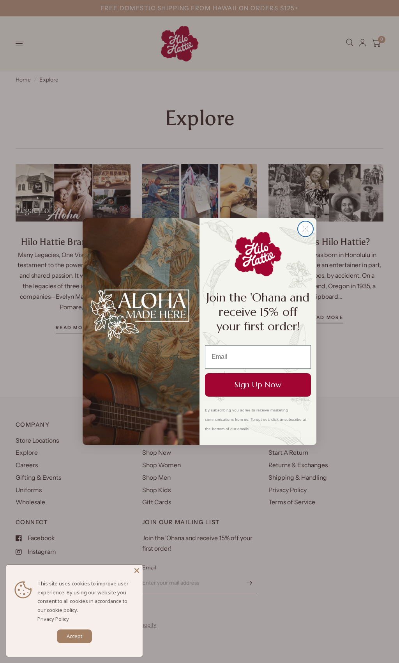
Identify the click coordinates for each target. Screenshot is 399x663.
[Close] (137, 570)
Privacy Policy (53, 618)
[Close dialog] (305, 229)
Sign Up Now (258, 385)
